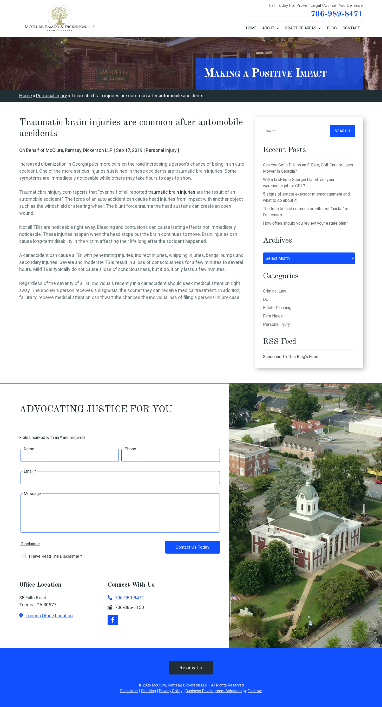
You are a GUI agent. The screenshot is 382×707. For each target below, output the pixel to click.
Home (251, 28)
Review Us (191, 667)
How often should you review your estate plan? (305, 223)
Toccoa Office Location (49, 615)
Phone (130, 448)
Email (30, 471)
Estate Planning (277, 307)
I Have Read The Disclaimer (55, 556)
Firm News (273, 316)
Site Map (148, 691)
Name (29, 448)
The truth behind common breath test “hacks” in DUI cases (305, 211)
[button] (377, 669)
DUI (266, 299)
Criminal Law (274, 291)
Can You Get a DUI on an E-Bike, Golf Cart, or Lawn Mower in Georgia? (308, 168)
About (268, 28)
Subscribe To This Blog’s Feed (290, 356)
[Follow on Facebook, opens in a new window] (113, 620)
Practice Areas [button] (300, 28)
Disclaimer (30, 543)
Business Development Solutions (214, 691)
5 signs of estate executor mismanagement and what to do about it (306, 197)
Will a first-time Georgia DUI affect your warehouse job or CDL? (298, 182)
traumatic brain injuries (171, 192)
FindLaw (255, 691)
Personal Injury (161, 150)
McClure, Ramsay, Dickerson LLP (79, 150)
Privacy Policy (170, 691)
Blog (332, 28)
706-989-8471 (337, 14)
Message (32, 493)
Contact (351, 28)
